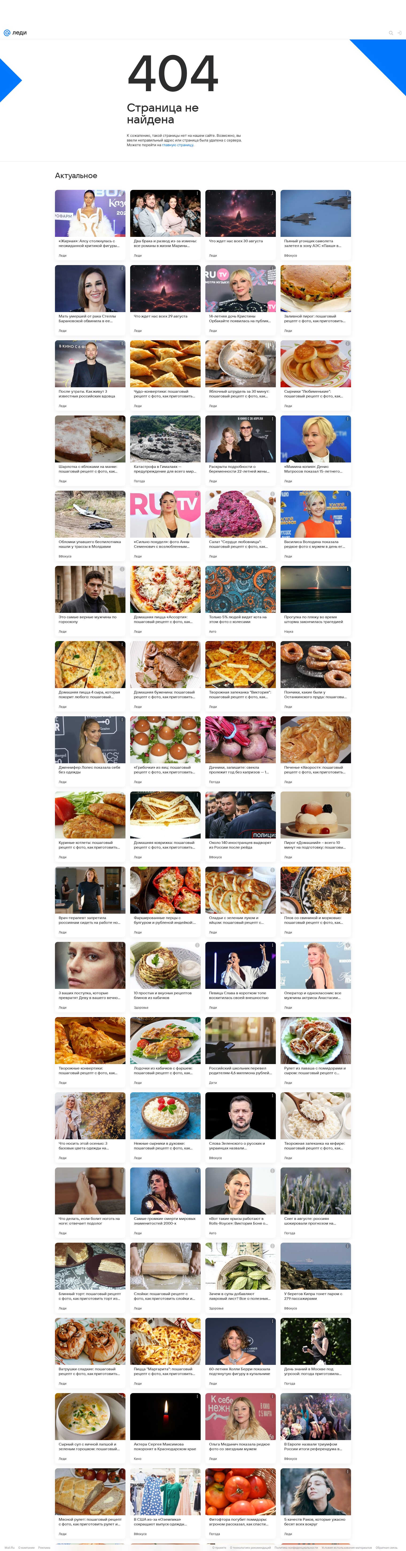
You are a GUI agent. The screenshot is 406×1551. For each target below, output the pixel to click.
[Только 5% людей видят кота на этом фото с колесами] (240, 601)
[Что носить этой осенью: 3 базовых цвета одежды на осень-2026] (90, 1127)
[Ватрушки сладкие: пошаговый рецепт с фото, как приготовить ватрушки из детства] (90, 1353)
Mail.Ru (10, 1547)
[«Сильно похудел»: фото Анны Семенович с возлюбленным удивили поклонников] (165, 526)
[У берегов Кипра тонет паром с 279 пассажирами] (316, 1278)
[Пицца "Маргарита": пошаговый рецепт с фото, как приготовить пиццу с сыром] (165, 1353)
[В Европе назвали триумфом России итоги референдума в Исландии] (316, 1428)
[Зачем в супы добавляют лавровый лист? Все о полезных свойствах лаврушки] (240, 1278)
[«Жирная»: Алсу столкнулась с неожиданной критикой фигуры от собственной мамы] (90, 225)
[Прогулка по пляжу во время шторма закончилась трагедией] (316, 601)
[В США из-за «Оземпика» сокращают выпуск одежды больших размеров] (165, 1503)
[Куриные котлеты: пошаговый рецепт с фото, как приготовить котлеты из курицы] (90, 826)
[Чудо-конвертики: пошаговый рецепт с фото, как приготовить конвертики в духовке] (165, 375)
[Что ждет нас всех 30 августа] (240, 225)
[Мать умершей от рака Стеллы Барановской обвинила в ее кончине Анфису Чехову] (90, 300)
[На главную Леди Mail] (18, 33)
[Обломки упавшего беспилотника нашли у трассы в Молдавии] (90, 526)
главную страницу (177, 145)
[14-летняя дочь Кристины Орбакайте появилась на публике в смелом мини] (240, 300)
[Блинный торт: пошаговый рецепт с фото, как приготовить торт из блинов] (90, 1278)
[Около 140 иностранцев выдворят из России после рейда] (240, 826)
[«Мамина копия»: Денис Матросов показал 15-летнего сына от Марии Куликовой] (316, 450)
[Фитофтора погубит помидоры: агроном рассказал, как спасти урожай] (240, 1503)
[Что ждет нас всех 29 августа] (165, 300)
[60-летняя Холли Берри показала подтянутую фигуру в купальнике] (240, 1353)
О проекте (219, 1547)
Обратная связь (387, 1547)
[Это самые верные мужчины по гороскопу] (90, 601)
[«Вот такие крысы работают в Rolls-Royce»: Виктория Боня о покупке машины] (240, 1202)
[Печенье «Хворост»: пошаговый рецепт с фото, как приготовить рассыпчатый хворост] (316, 751)
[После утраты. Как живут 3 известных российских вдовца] (90, 375)
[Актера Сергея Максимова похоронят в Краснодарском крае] (165, 1428)
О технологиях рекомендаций (250, 1547)
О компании (26, 1547)
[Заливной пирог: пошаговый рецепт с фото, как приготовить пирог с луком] (316, 300)
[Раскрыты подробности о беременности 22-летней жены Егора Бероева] (240, 450)
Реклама (44, 1547)
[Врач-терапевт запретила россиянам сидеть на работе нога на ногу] (90, 902)
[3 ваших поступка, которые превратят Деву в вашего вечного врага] (90, 977)
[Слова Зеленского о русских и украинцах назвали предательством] (240, 1127)
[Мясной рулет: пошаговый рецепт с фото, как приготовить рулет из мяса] (90, 1503)
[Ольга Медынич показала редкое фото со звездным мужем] (240, 1428)
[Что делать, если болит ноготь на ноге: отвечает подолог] (90, 1202)
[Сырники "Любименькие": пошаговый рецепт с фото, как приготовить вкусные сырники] (316, 375)
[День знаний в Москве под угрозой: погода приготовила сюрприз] (316, 1353)
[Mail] (7, 33)
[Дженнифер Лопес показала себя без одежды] (90, 751)
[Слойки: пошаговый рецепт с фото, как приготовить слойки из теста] (165, 1278)
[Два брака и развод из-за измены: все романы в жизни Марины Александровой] (165, 225)
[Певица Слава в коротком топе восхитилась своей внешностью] (240, 977)
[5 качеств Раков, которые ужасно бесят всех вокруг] (316, 1503)
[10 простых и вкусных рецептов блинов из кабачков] (165, 977)
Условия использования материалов (347, 1547)
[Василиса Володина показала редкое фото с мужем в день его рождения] (316, 526)
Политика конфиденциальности (296, 1547)
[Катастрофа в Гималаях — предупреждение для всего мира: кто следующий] (165, 450)
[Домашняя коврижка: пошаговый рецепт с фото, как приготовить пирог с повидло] (165, 826)
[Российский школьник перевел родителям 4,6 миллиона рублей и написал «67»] (240, 1052)
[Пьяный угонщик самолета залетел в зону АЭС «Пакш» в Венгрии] (316, 225)
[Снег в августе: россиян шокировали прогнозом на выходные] (316, 1202)
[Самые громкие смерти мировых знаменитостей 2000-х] (165, 1202)
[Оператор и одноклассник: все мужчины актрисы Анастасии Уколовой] (316, 977)
